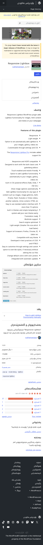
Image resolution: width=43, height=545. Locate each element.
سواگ (17, 490)
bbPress (37, 504)
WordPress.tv (35, 490)
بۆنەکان (18, 483)
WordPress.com (34, 497)
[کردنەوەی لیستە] (3, 3)
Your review (36, 416)
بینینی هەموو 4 (6, 367)
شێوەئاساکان (16, 473)
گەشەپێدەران (36, 487)
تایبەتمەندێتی (36, 473)
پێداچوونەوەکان (33, 87)
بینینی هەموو (7, 416)
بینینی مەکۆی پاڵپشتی (33, 431)
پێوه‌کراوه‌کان (15, 469)
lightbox (20, 372)
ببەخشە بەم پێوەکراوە (33, 449)
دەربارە (38, 462)
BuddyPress (35, 508)
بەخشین (16, 487)
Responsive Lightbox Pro (19, 152)
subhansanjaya (18, 66)
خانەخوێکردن (36, 469)
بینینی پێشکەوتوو (34, 382)
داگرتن (37, 74)
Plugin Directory (35, 9)
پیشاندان (17, 462)
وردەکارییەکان (34, 81)
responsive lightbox (8, 376)
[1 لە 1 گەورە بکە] (38, 271)
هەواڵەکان (37, 466)
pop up (5, 372)
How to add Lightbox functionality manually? (32, 316)
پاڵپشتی (38, 483)
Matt (38, 500)
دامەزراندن (35, 92)
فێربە (39, 479)
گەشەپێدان (35, 97)
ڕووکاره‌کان (16, 466)
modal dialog (12, 372)
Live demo (37, 125)
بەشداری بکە (16, 479)
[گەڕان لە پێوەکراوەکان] (20, 23)
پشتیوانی (35, 103)
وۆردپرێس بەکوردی (29, 517)
